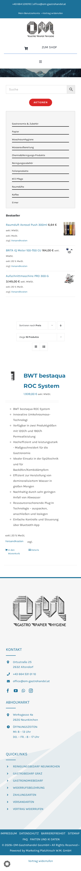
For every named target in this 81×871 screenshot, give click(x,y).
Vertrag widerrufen (40, 861)
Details (35, 550)
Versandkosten (14, 541)
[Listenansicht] (44, 347)
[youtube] (16, 691)
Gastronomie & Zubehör (25, 123)
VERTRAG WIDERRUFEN (28, 809)
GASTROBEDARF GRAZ (27, 773)
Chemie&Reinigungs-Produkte (28, 155)
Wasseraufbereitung (23, 147)
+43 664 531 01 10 (24, 674)
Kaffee (15, 194)
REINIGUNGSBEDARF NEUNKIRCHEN (36, 766)
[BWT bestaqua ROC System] (12, 376)
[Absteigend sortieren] (61, 325)
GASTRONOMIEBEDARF (28, 780)
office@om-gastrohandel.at (31, 681)
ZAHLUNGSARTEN (24, 795)
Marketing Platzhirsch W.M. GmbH (48, 850)
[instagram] (31, 691)
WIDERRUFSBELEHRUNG (29, 787)
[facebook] (8, 691)
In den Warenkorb (14, 552)
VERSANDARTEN (23, 802)
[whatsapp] (23, 691)
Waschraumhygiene (22, 139)
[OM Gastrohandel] (40, 22)
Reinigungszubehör (22, 163)
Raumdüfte (18, 186)
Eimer (15, 202)
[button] (7, 864)
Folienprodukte (20, 171)
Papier (15, 131)
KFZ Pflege (17, 178)
